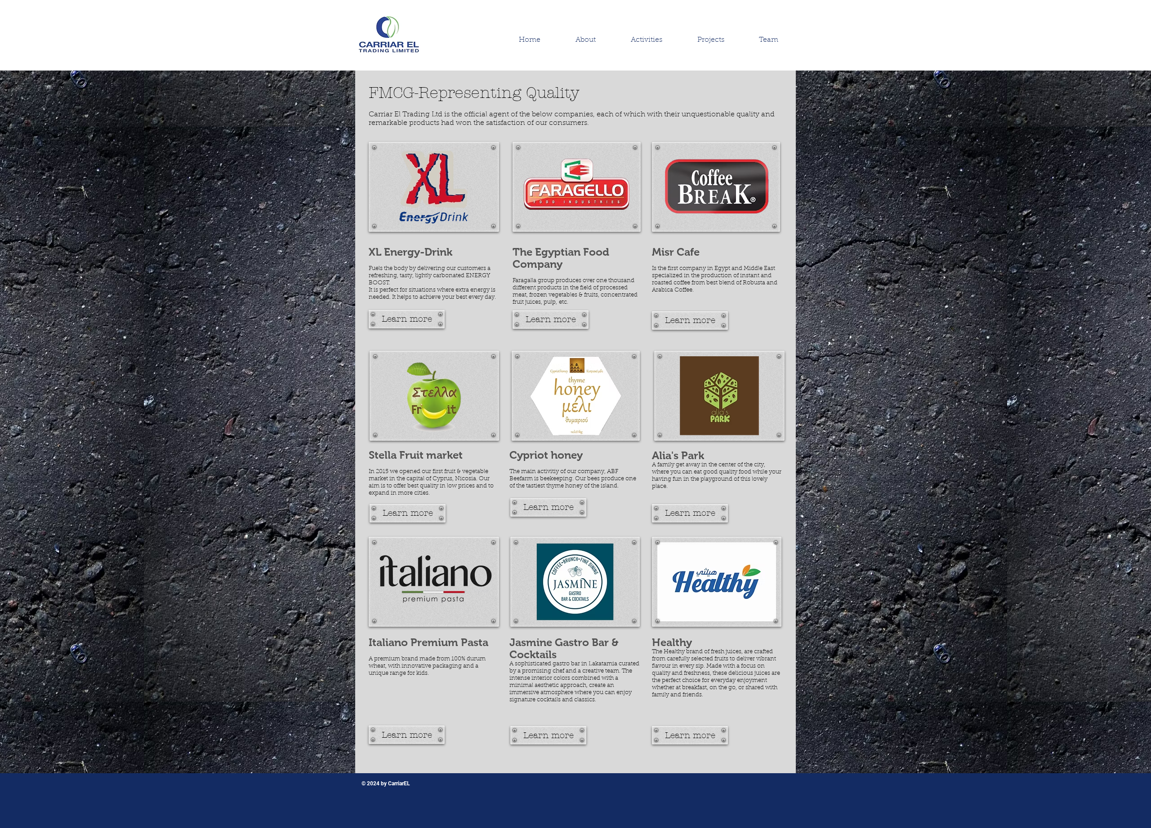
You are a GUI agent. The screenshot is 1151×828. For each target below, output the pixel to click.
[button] (646, 40)
